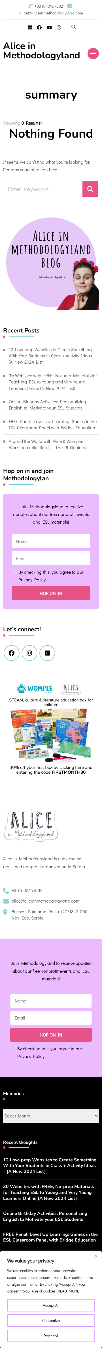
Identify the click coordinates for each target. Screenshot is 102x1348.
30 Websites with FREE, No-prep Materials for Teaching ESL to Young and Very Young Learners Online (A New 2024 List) (53, 381)
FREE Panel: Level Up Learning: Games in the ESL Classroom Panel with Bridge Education (53, 424)
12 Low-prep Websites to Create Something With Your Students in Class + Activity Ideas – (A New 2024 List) (52, 355)
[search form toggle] (73, 27)
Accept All (51, 1305)
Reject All (51, 1335)
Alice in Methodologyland (41, 51)
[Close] (96, 1256)
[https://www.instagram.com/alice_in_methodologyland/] (29, 653)
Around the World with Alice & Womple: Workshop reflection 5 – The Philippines (47, 444)
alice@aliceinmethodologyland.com (45, 901)
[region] (51, 1299)
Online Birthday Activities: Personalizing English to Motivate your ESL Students (47, 404)
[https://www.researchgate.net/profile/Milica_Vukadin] (47, 653)
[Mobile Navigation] (93, 53)
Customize (51, 1320)
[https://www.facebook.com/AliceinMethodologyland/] (12, 653)
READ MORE (68, 1291)
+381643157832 (27, 890)
